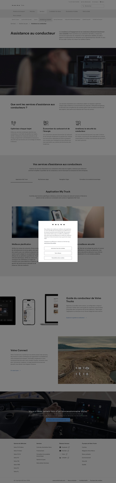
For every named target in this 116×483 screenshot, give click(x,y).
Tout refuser (58, 253)
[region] (58, 241)
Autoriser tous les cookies (58, 248)
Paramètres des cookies (58, 257)
